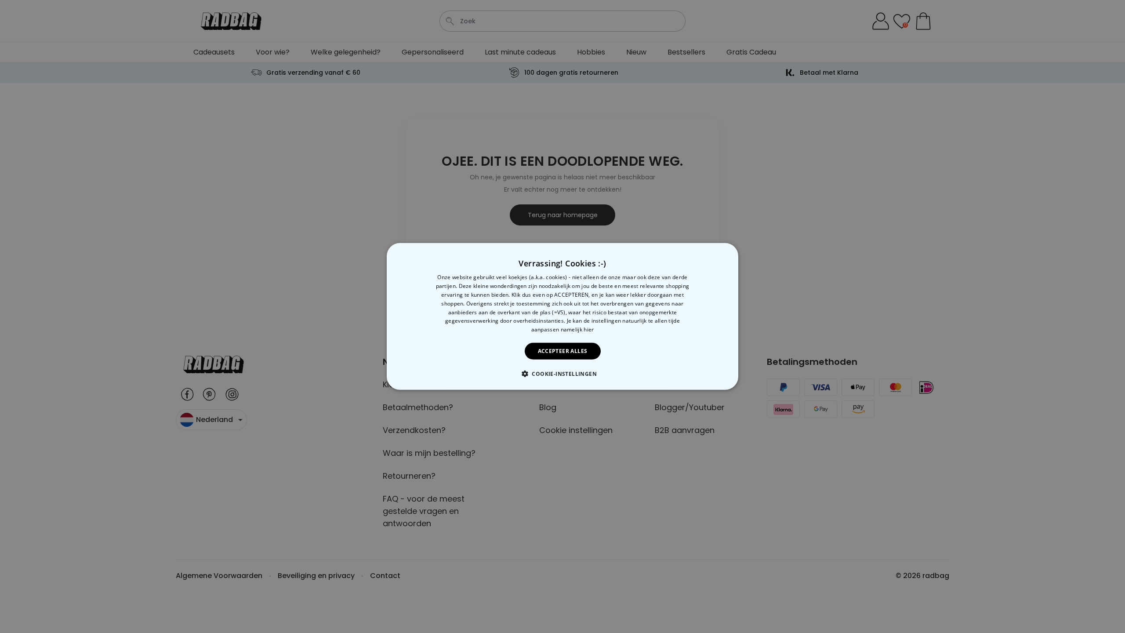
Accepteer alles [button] (563, 351)
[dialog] (562, 316)
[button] (562, 373)
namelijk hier (577, 329)
